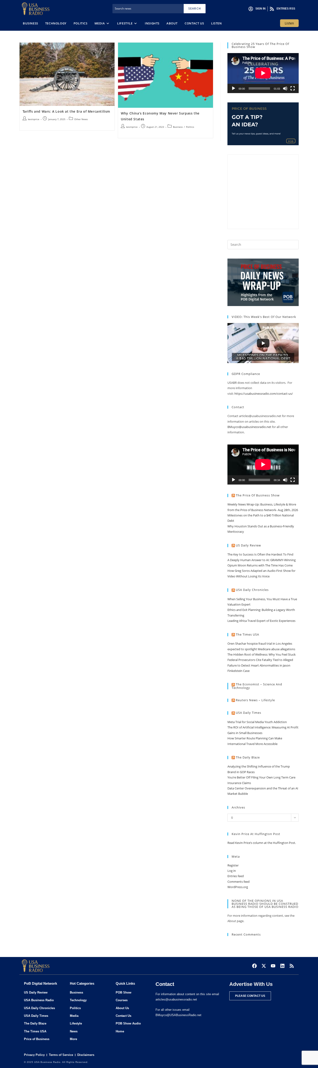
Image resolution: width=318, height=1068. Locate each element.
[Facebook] (254, 965)
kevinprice (33, 119)
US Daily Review (248, 545)
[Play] (233, 88)
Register (233, 865)
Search (194, 8)
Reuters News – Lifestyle (255, 700)
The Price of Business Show (258, 495)
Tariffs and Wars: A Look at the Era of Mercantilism (66, 111)
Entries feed (235, 876)
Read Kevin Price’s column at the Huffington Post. (262, 843)
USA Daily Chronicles (252, 590)
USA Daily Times (248, 713)
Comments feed (238, 881)
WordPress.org (237, 887)
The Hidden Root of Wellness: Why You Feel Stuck (261, 654)
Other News (81, 119)
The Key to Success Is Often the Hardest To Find (260, 554)
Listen (289, 23)
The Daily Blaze (248, 757)
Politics (190, 126)
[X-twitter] (263, 965)
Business (178, 126)
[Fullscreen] (292, 88)
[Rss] (291, 965)
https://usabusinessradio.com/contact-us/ (263, 393)
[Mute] (285, 88)
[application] (263, 73)
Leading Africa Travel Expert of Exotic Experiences (261, 621)
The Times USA (247, 634)
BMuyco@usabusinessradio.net (249, 427)
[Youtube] (273, 965)
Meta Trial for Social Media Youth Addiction (257, 722)
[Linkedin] (282, 965)
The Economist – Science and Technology (257, 686)
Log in (231, 871)
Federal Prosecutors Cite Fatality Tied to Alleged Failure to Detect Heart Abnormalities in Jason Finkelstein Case (260, 665)
